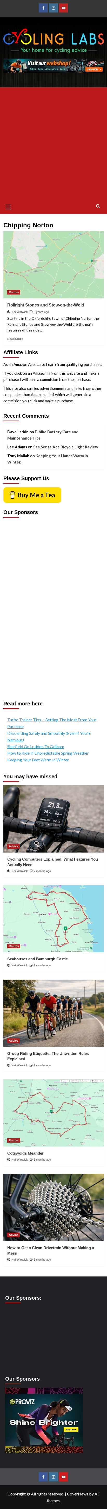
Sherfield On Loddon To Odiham (35, 746)
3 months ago (42, 1159)
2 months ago (42, 871)
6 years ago (41, 312)
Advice (13, 846)
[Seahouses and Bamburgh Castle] (53, 918)
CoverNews (77, 1493)
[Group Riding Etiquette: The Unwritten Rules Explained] (53, 1013)
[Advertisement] (53, 143)
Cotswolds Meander (25, 1153)
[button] (8, 206)
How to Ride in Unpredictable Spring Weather (48, 752)
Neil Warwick (19, 312)
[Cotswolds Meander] (53, 1113)
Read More (15, 339)
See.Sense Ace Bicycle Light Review (65, 446)
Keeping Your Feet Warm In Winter (38, 759)
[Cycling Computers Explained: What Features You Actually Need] (53, 819)
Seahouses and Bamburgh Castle (37, 959)
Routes (14, 292)
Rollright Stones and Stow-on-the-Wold (45, 305)
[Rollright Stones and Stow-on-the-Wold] (53, 264)
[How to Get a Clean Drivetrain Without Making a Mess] (53, 1207)
